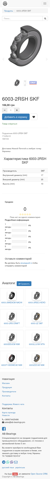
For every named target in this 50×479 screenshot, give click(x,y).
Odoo (15, 474)
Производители (9, 391)
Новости (6, 415)
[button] (4, 57)
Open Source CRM (39, 473)
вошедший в (26, 262)
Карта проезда (8, 412)
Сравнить (25, 283)
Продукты (8, 10)
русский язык (8, 467)
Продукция (7, 387)
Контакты (6, 395)
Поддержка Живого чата (13, 404)
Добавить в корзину (15, 117)
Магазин (6, 383)
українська (20, 467)
